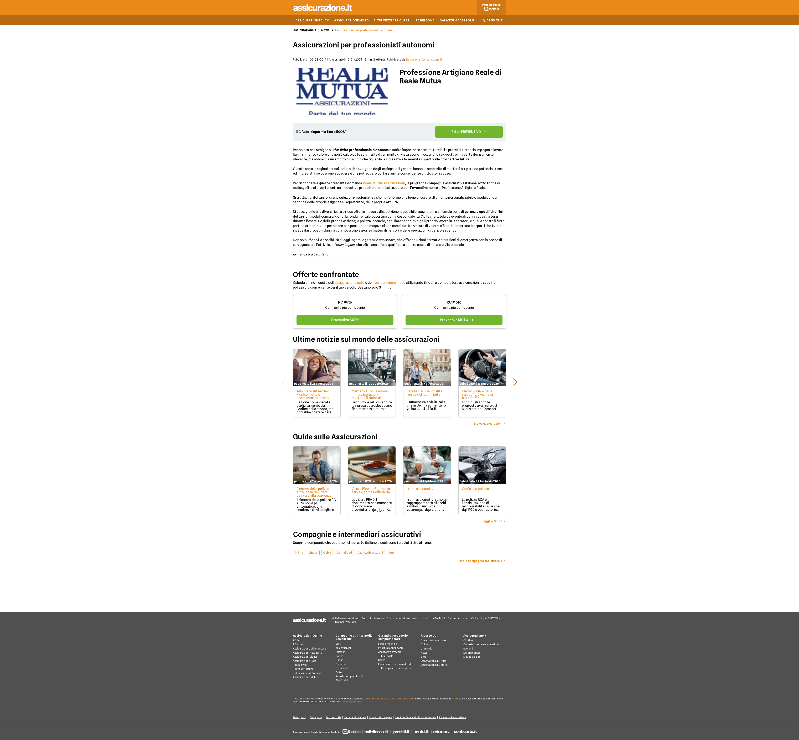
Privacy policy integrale (380, 717)
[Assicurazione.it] (323, 12)
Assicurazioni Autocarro (307, 652)
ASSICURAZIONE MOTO (351, 20)
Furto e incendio (387, 643)
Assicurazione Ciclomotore (309, 648)
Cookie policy (316, 717)
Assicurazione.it (304, 30)
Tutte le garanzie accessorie (395, 668)
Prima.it (340, 651)
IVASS (455, 698)
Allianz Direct (343, 648)
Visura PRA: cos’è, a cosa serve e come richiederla (371, 490)
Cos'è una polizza (475, 489)
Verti (338, 643)
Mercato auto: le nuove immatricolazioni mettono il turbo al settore (370, 396)
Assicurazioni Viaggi (305, 656)
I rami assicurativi (420, 489)
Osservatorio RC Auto (433, 660)
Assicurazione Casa (304, 660)
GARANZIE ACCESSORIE (457, 20)
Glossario (426, 648)
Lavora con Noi (472, 652)
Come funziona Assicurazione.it (482, 644)
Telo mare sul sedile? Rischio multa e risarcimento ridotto (313, 394)
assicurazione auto (350, 283)
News (325, 30)
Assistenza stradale (389, 651)
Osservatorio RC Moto (434, 664)
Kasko (382, 660)
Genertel (341, 664)
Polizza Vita (300, 664)
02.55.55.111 (495, 20)
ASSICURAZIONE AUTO (312, 20)
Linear (339, 660)
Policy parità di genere (355, 717)
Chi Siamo (469, 640)
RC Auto (345, 302)
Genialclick (342, 668)
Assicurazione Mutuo (305, 677)
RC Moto (454, 302)
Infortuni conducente (390, 648)
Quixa (339, 672)
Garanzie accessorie (433, 640)
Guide (424, 644)
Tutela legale (385, 656)
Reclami (468, 648)
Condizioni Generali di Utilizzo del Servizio (415, 717)
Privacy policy (299, 717)
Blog (423, 656)
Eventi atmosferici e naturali (394, 664)
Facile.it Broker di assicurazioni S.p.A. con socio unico (389, 698)
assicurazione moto (389, 283)
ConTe (340, 656)
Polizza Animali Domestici (308, 673)
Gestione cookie (333, 717)
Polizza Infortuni (303, 669)
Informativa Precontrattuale (452, 717)
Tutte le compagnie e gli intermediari (350, 678)
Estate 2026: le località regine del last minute (424, 393)
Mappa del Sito (472, 656)
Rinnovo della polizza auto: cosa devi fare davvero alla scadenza (314, 492)
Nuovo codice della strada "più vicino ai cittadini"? (477, 394)
